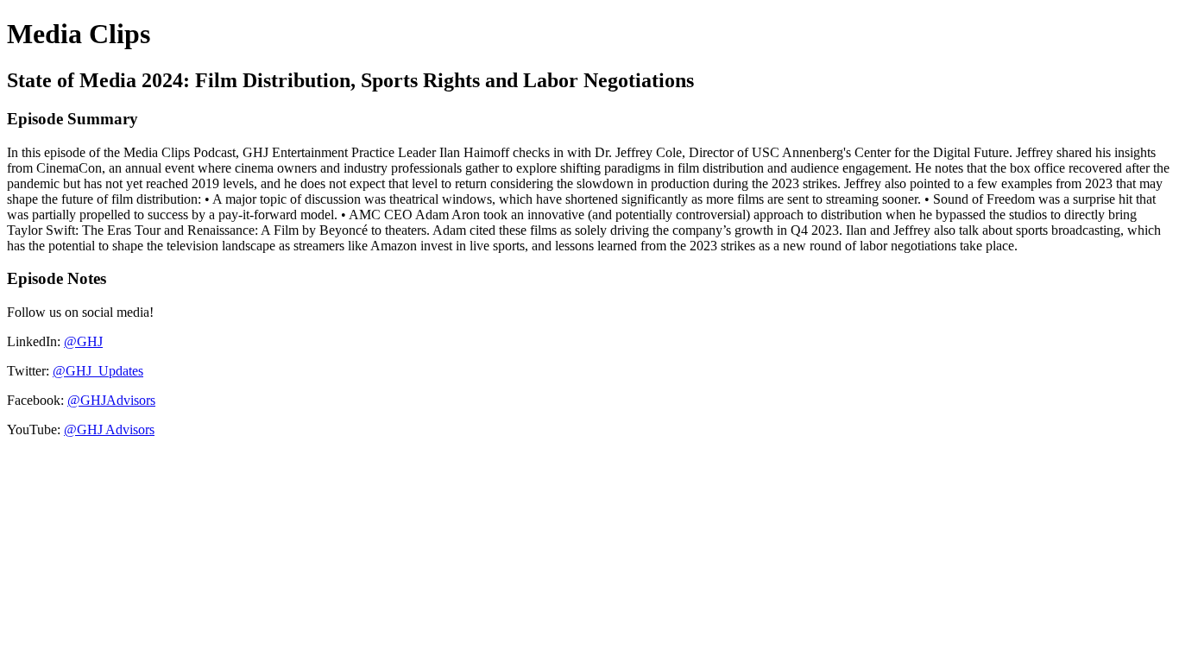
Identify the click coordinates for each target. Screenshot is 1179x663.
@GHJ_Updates (98, 370)
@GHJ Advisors (109, 429)
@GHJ (83, 341)
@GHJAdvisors (111, 400)
